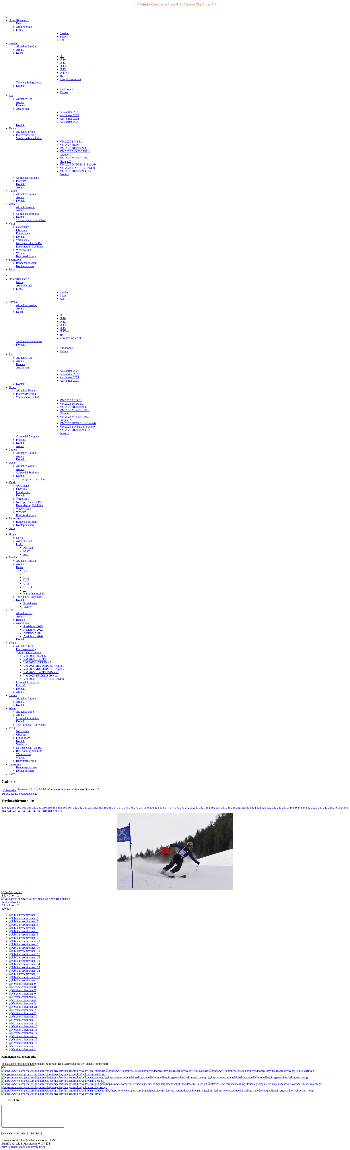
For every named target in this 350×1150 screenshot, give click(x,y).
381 (85, 807)
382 (75, 807)
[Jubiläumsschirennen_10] (24, 977)
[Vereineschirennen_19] (23, 1016)
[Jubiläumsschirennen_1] (23, 980)
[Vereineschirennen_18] (23, 1019)
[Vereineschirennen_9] (22, 983)
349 (289, 807)
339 (54, 810)
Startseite (23, 789)
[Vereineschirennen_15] (23, 1029)
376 (146, 807)
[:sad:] (258, 1077)
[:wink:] (53, 1074)
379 (116, 807)
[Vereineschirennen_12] (23, 1039)
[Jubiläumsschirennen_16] (24, 957)
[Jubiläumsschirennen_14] (24, 964)
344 (3, 810)
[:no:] (264, 1090)
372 (187, 807)
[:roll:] (54, 1090)
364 (65, 807)
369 (14, 807)
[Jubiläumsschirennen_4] (23, 931)
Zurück (17, 892)
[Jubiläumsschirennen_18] (24, 950)
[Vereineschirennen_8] (22, 987)
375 (157, 807)
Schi (33, 789)
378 (126, 807)
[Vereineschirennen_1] (22, 1049)
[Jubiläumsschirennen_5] (23, 927)
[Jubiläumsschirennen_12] (24, 970)
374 (167, 807)
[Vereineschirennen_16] (23, 1026)
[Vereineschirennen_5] (22, 996)
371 (197, 807)
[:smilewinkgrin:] (265, 1083)
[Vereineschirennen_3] (22, 1003)
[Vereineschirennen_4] (22, 1000)
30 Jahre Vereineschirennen (55, 789)
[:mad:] (156, 1077)
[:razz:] (54, 1087)
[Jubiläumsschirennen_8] (23, 918)
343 (14, 810)
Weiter (5, 902)
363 (95, 807)
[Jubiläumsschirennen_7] (23, 921)
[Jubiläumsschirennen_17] (24, 954)
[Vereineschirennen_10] (23, 1046)
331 (279, 807)
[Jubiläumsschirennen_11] (24, 973)
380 (106, 807)
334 (248, 807)
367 (34, 807)
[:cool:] (157, 1070)
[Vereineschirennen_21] (23, 1006)
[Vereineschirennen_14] (23, 1032)
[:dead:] (52, 1080)
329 (3, 908)
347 (320, 807)
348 (300, 807)
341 (34, 810)
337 (218, 807)
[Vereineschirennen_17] (23, 1023)
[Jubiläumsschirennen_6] (23, 924)
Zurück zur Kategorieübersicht (19, 793)
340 (44, 810)
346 (330, 807)
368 (24, 807)
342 (24, 810)
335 (238, 807)
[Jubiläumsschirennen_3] (23, 934)
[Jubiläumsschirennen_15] (24, 960)
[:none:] (52, 1077)
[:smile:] (53, 1070)
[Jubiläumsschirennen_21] (24, 937)
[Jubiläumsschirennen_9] (23, 914)
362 (208, 807)
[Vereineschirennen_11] (23, 1042)
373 (177, 807)
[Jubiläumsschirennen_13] (24, 967)
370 (3, 807)
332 (269, 807)
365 (54, 807)
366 (44, 807)
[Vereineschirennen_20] (23, 1009)
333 (259, 807)
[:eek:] (160, 1090)
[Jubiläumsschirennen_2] (23, 944)
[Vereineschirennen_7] (22, 990)
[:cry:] (51, 1093)
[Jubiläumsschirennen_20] (24, 941)
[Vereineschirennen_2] (22, 1013)
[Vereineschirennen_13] (23, 1036)
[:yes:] (52, 1083)
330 (310, 807)
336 (228, 807)
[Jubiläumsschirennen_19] (24, 947)
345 (340, 807)
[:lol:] (155, 1083)
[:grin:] (261, 1070)
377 (136, 807)
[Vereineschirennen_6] (22, 993)
